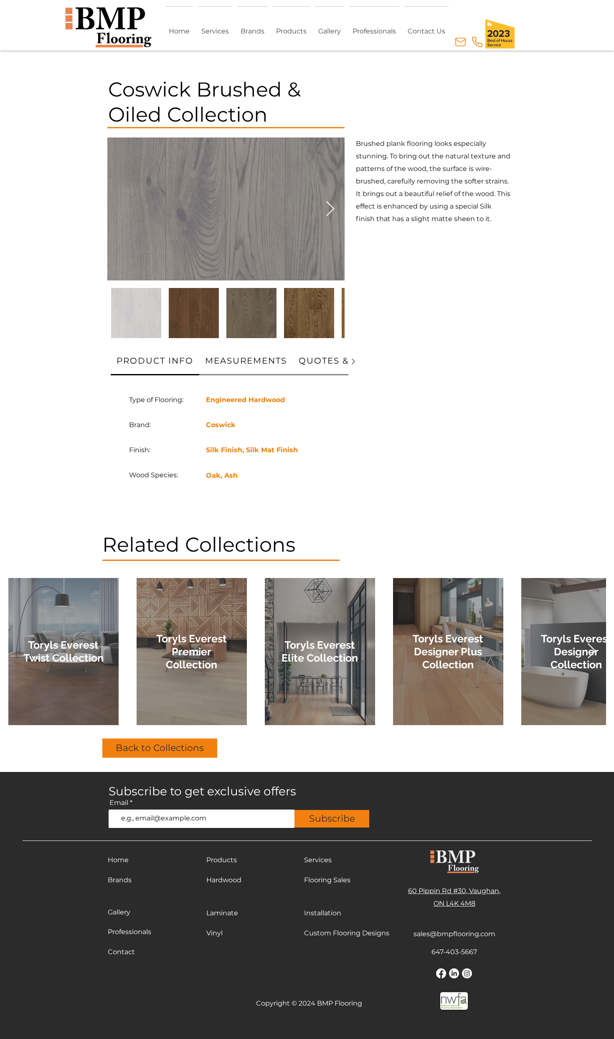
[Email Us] (460, 42)
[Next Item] (330, 209)
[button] (291, 27)
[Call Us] (477, 42)
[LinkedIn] (454, 973)
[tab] (155, 361)
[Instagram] (467, 973)
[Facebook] (441, 973)
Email (118, 803)
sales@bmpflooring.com (454, 934)
